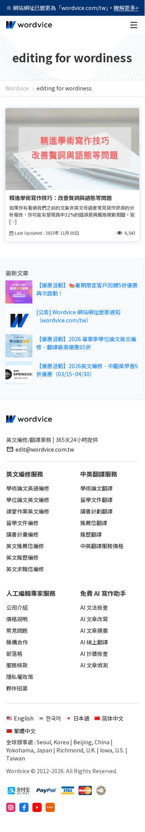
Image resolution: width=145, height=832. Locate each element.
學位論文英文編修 (27, 500)
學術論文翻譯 (96, 488)
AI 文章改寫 (94, 619)
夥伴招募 (17, 688)
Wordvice (17, 88)
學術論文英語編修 (27, 488)
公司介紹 (17, 607)
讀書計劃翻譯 (96, 511)
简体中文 (112, 718)
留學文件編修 (22, 523)
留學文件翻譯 (96, 500)
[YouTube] (37, 807)
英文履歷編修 (22, 557)
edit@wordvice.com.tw (44, 449)
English (24, 718)
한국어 (53, 718)
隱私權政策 (19, 676)
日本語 (81, 718)
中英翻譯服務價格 (101, 546)
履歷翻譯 (91, 534)
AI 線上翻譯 (94, 642)
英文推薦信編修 (25, 546)
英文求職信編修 (25, 569)
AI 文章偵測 (94, 665)
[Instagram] (10, 807)
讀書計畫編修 (22, 534)
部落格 (14, 653)
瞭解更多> (126, 8)
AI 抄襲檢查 (94, 653)
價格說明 (17, 619)
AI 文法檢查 (94, 607)
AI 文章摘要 (94, 630)
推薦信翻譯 (93, 523)
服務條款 (17, 665)
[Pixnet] (50, 807)
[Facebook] (24, 807)
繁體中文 (24, 731)
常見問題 (17, 630)
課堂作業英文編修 (27, 511)
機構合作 (17, 642)
